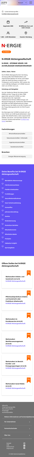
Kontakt (9, 443)
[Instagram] (24, 444)
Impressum (10, 448)
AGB (8, 445)
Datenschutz (10, 447)
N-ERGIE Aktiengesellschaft (10, 14)
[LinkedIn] (24, 446)
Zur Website (6, 52)
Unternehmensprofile (11, 11)
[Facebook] (24, 448)
